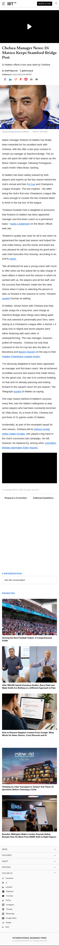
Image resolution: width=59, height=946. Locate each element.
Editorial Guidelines (43, 498)
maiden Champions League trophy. (21, 356)
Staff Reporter (11, 70)
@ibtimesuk (27, 70)
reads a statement (20, 223)
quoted (6, 298)
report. (13, 258)
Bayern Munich (27, 352)
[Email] (31, 79)
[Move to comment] (36, 79)
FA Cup (31, 184)
